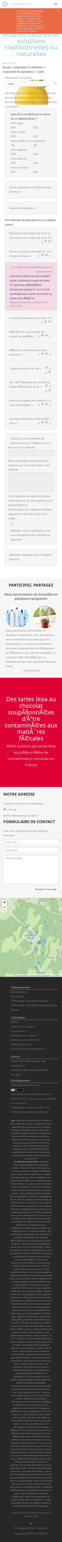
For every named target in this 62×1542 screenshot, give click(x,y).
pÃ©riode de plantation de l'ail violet (33, 1459)
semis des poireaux (18, 1468)
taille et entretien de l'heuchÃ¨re (25, 1202)
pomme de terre (36, 1152)
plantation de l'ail (18, 1465)
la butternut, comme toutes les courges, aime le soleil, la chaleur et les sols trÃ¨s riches (31, 1262)
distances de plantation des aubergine (30, 1165)
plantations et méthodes (29, 67)
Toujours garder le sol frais (24, 368)
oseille (43, 1133)
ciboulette (45, 1127)
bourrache (38, 1136)
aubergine (17, 1146)
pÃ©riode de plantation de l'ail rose (31, 1462)
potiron (46, 1146)
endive (41, 1130)
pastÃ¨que (47, 1124)
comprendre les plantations (17, 71)
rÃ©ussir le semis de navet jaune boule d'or (30, 1433)
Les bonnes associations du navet (28, 318)
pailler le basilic (22, 1357)
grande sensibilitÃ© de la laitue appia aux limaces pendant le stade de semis (31, 1313)
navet (41, 71)
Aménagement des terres (25, 1085)
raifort (43, 1155)
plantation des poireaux (32, 1471)
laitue (38, 1120)
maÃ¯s (47, 1130)
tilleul (35, 1149)
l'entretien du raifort (28, 1187)
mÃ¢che (23, 1136)
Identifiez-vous (13, 93)
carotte (34, 1130)
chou (48, 1155)
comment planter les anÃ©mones (35, 1244)
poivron (25, 1152)
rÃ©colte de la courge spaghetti (35, 1288)
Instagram (16, 1074)
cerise (23, 1120)
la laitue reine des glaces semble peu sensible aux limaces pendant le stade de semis (31, 1307)
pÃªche (34, 1158)
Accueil (6, 67)
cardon (29, 1124)
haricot (25, 1146)
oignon (47, 1139)
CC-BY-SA (56, 975)
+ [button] (4, 902)
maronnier (31, 1120)
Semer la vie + (19, 1031)
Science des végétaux (21, 208)
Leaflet (14, 975)
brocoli (47, 1152)
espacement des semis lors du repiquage (30, 1408)
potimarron (35, 1133)
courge (27, 1158)
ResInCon (22, 4)
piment (24, 1149)
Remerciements (19, 992)
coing (15, 1143)
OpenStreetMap (34, 975)
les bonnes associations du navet (35, 1439)
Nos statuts (17, 996)
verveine (45, 1120)
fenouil (41, 1149)
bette (47, 1149)
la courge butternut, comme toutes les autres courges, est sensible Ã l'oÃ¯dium (32, 1256)
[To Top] (31, 1523)
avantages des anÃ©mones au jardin (31, 1237)
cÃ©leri (32, 1146)
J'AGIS (14, 1022)
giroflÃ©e (32, 1143)
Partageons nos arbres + (24, 1035)
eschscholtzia (27, 1155)
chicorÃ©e (15, 1133)
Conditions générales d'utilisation (29, 1070)
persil (14, 1139)
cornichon (25, 1133)
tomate (46, 1143)
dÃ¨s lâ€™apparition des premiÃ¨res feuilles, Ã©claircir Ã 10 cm (29, 1427)
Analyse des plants (21, 1044)
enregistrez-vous (35, 93)
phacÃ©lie (17, 1152)
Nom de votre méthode (21, 447)
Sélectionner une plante (18, 77)
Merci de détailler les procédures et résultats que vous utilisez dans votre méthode (29, 465)
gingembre (25, 1130)
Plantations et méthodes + (26, 1039)
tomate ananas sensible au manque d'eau (31, 1389)
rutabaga (23, 1143)
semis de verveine (27, 1168)
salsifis (30, 1136)
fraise (27, 1139)
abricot (38, 1127)
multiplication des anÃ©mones (37, 1234)
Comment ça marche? (23, 1026)
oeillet (14, 1127)
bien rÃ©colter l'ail (35, 1465)
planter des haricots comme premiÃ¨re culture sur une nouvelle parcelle (31, 1215)
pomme (15, 1136)
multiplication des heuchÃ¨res (38, 1199)
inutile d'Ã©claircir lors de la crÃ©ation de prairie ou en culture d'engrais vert (30, 1322)
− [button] (4, 907)
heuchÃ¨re (22, 1127)
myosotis (39, 1139)
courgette (16, 1155)
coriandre (37, 1124)
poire (32, 1139)
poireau (46, 1136)
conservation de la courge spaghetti (26, 1291)
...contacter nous (31, 670)
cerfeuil (36, 1155)
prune (29, 1149)
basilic (39, 1146)
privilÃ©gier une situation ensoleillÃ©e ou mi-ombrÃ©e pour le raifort (31, 1180)
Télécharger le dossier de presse (29, 1000)
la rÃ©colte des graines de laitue (36, 1297)
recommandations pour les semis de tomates (31, 1386)
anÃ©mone (20, 1124)
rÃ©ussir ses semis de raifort (30, 1184)
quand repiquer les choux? (29, 1392)
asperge (30, 1127)
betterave (16, 1130)
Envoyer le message (46, 889)
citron (48, 1133)
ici (36, 31)
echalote (16, 1149)
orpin (18, 1120)
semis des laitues (17, 1300)
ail (51, 1120)
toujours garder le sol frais (40, 1430)
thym (12, 1124)
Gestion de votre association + (28, 1048)
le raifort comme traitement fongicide (34, 1190)
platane (20, 1139)
